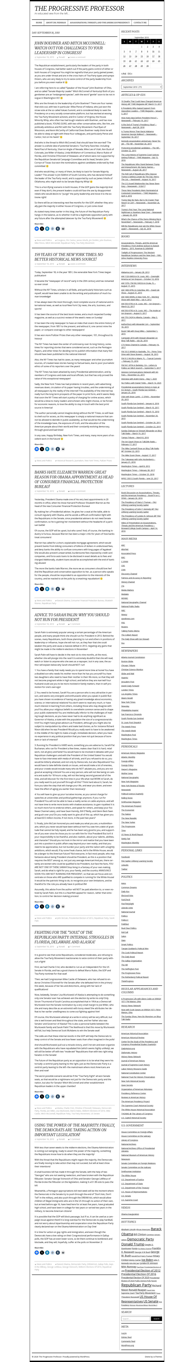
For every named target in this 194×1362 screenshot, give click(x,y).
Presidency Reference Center (133, 1093)
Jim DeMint (94, 240)
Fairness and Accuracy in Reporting (136, 578)
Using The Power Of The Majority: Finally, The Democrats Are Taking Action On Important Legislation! (75, 1130)
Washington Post (128, 734)
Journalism (79, 460)
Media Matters (127, 590)
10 (153, 51)
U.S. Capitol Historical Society (133, 1118)
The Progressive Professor (79, 8)
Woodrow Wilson (142, 1305)
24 (153, 61)
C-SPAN (124, 561)
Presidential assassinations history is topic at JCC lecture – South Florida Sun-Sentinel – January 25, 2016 (140, 390)
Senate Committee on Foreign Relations (138, 1163)
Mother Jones (127, 773)
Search (156, 1318)
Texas (158, 1293)
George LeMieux (54, 1267)
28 (136, 66)
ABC (123, 545)
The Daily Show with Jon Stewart (135, 639)
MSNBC (124, 598)
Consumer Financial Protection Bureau (87, 600)
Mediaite (125, 594)
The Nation (126, 814)
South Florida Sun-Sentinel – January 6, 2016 (140, 403)
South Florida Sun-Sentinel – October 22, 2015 (141, 426)
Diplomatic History (129, 1052)
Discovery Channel (129, 574)
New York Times (92, 460)
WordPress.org (127, 1345)
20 (130, 61)
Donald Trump (132, 1244)
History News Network (131, 1005)
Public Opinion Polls (143, 1281)
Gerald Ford (136, 1256)
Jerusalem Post (127, 681)
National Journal (128, 912)
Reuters (124, 627)
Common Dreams (129, 887)
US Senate (95, 1113)
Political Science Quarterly (132, 794)
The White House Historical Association (138, 1109)
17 (153, 56)
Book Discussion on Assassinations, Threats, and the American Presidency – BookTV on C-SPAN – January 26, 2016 (140, 495)
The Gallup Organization (131, 961)
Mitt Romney (128, 1266)
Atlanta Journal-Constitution (133, 657)
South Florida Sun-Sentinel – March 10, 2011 (140, 407)
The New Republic (129, 818)
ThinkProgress (127, 981)
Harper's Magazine (129, 769)
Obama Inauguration (130, 1214)
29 (142, 66)
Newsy (124, 614)
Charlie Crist (69, 1108)
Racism (154, 1281)
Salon (123, 936)
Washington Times (129, 739)
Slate (123, 940)
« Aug (123, 73)
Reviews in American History (133, 1097)
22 (142, 61)
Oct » (130, 73)
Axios (123, 883)
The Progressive (128, 826)
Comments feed (128, 1341)
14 (136, 56)
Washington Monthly (130, 842)
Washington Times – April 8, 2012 (135, 466)
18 (159, 56)
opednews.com (127, 618)
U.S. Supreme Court (129, 1200)
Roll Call (124, 932)
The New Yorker (128, 822)
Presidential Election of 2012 (81, 918)
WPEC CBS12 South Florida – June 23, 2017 (139, 478)
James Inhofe (82, 240)
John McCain (62, 918)
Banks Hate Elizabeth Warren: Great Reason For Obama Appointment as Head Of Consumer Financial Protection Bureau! (74, 479)
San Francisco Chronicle (131, 714)
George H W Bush (142, 1252)
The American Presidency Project (135, 1101)
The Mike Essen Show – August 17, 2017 (138, 455)
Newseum (125, 1159)
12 (124, 56)
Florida (43, 1111)
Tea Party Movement (85, 243)
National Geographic (130, 777)
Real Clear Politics (128, 928)
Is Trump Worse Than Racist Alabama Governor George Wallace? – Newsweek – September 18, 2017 (139, 134)
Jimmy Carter (135, 1260)
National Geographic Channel (133, 602)
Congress (61, 240)
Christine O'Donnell (83, 1108)
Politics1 (124, 920)
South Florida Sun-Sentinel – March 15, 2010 (140, 411)
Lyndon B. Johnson (149, 1263)
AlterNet (124, 549)
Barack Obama (63, 600)
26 (124, 66)
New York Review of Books (133, 785)
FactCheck (125, 899)
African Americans (143, 1229)
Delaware (96, 1108)
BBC (123, 557)
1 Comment (75, 624)
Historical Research (65, 460)
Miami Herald (127, 698)
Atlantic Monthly (128, 757)
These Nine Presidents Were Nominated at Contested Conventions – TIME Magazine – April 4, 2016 (139, 193)
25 (159, 61)
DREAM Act (92, 1264)
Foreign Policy (127, 765)
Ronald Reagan (137, 1289)
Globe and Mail (127, 673)
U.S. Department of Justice (132, 1179)
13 (130, 56)
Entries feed (126, 1337)
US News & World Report (132, 834)
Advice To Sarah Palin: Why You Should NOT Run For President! (72, 617)
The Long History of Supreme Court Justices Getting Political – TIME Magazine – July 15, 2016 (140, 157)
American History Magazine (133, 753)
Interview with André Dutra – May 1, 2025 (139, 379)
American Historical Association (134, 1033)
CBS (123, 565)
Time (123, 830)
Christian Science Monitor (132, 669)
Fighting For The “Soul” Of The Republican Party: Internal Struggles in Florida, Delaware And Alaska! (74, 937)
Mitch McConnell (53, 243)
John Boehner (105, 240)
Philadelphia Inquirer (129, 710)
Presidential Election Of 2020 (135, 1277)
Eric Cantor (71, 240)
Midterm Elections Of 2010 (93, 1111)
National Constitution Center (133, 1073)
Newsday (125, 706)
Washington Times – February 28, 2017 (138, 470)
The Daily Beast (128, 956)
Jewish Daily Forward (130, 686)
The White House (128, 1175)
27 (130, 66)
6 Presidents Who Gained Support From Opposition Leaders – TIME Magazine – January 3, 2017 (141, 111)
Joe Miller (51, 1111)
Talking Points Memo (130, 631)
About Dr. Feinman (56, 22)
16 (147, 56)
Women (133, 1305)
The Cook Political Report (132, 952)
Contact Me (140, 22)
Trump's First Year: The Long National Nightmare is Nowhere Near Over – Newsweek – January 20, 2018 (141, 212)
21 (136, 61)
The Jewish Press (128, 726)
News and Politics (44, 240)
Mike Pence (39, 243)
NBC (123, 610)
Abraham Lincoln (128, 1229)
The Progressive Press (130, 973)
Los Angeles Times (129, 694)
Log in (124, 1333)
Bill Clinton (140, 1234)
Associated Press (128, 553)
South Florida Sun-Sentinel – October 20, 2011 (141, 422)
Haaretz (124, 677)
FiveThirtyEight (127, 903)
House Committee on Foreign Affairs (137, 1132)
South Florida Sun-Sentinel (132, 718)
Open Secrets (127, 1085)
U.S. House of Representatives (134, 1192)
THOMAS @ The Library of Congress (137, 1113)
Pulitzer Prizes (106, 460)
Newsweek (126, 789)
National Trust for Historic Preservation (138, 1077)
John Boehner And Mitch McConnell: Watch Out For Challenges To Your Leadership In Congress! (70, 48)
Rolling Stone (127, 798)
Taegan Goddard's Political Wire (134, 948)
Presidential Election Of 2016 (138, 1274)
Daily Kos (125, 891)
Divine (147, 1356)
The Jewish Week (128, 730)
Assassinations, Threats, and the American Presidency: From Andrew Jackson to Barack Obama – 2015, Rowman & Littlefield (140, 246)
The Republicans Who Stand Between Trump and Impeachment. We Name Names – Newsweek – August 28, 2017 (140, 167)
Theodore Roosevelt (130, 1297)
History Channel (128, 582)
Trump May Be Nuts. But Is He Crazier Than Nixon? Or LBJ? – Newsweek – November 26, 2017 (140, 203)
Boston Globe (127, 661)
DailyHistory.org (128, 1048)
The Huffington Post (130, 969)
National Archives (128, 1144)
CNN (123, 569)
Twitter (124, 869)
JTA (122, 586)
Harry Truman (146, 1256)
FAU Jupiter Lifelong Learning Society (137, 861)
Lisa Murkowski (62, 1111)
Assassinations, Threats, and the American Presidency (100, 22)
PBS (123, 622)
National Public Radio (130, 606)
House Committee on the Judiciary (136, 1136)
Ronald (62, 57)
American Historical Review (132, 1037)
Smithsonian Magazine (131, 802)
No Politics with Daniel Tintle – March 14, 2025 (141, 383)
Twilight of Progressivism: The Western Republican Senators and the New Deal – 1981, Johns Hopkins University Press (141, 255)
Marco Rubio (75, 1111)
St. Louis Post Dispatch (131, 722)
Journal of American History (133, 1060)
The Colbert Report (129, 635)
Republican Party (68, 243)
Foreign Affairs (127, 761)
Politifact (125, 924)
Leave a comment (78, 57)
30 (147, 66)
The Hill (124, 965)
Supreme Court (128, 1293)
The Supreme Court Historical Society (137, 1105)
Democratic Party (78, 1264)
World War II (152, 1305)
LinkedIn (124, 865)
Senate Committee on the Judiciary (136, 1167)
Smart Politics (127, 944)
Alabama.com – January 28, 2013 (135, 272)
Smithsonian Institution (131, 1171)
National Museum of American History (137, 1155)
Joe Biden (147, 1260)
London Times (127, 690)
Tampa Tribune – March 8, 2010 (135, 437)
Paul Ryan (140, 1267)
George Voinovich (69, 1267)
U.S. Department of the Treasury (135, 1187)
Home (39, 22)
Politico (124, 916)
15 (142, 56)
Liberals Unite (127, 908)
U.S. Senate (126, 1196)
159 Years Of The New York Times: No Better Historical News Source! (69, 257)
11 (159, 51)
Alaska (60, 1108)
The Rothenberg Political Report (135, 977)
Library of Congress (129, 1140)
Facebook (125, 857)
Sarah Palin (151, 1290)
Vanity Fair (125, 838)
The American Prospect (131, 806)
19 (124, 61)
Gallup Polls (103, 1264)
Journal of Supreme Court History (135, 1065)
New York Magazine (129, 781)
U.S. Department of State (132, 1183)
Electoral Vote (127, 895)
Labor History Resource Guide (134, 1069)
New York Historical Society (133, 1081)
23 (147, 61)
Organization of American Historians (136, 1089)
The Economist (127, 810)
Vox (122, 643)
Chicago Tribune (128, 665)
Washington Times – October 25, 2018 (137, 474)
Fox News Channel (145, 1249)
